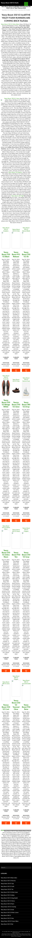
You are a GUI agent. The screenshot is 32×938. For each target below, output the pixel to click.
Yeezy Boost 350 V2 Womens (8, 880)
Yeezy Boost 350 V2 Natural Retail (26, 229)
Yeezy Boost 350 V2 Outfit (7, 886)
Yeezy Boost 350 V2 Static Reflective (16, 854)
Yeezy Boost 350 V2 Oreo (12, 847)
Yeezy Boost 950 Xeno (26, 707)
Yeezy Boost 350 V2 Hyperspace (9, 933)
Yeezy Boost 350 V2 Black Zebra (9, 877)
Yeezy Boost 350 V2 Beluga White (17, 848)
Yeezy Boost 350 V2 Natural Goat (26, 379)
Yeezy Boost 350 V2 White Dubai (9, 892)
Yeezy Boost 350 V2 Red (7, 924)
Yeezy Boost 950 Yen (16, 555)
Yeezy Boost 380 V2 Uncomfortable (26, 682)
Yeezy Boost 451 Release (16, 254)
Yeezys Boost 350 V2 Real (20, 850)
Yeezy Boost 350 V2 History (8, 901)
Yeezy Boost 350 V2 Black (6, 254)
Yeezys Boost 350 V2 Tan (7, 889)
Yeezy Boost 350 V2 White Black (6, 527)
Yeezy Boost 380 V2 (6, 915)
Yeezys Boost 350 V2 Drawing (17, 832)
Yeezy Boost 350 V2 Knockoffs (12, 837)
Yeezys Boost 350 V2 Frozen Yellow (9, 921)
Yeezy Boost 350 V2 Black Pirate (14, 843)
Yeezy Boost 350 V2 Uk (26, 254)
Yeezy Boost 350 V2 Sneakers (5, 229)
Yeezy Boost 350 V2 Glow (7, 918)
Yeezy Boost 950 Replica (15, 172)
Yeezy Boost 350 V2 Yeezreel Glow (16, 705)
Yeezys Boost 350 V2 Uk (20, 834)
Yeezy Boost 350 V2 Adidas (8, 895)
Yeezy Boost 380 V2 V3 (12, 853)
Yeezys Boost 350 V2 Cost (6, 707)
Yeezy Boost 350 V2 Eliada (7, 10)
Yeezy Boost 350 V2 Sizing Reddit (9, 898)
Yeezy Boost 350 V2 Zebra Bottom (13, 831)
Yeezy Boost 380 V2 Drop (26, 405)
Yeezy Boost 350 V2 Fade (18, 931)
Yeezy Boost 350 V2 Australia (5, 377)
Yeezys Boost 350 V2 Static (10, 3)
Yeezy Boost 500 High (17, 196)
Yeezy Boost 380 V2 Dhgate (16, 677)
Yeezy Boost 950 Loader (20, 840)
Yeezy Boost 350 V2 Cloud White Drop (19, 935)
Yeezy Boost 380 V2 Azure (16, 839)
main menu (30, 4)
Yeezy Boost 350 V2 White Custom (10, 912)
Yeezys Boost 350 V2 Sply (7, 883)
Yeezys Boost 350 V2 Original (26, 529)
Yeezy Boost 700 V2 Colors (12, 98)
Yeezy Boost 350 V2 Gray (26, 555)
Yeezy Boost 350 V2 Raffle (24, 10)
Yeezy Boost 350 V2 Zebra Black (10, 24)
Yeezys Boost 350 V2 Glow (16, 405)
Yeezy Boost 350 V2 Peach (7, 904)
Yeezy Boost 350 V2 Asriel (7, 909)
